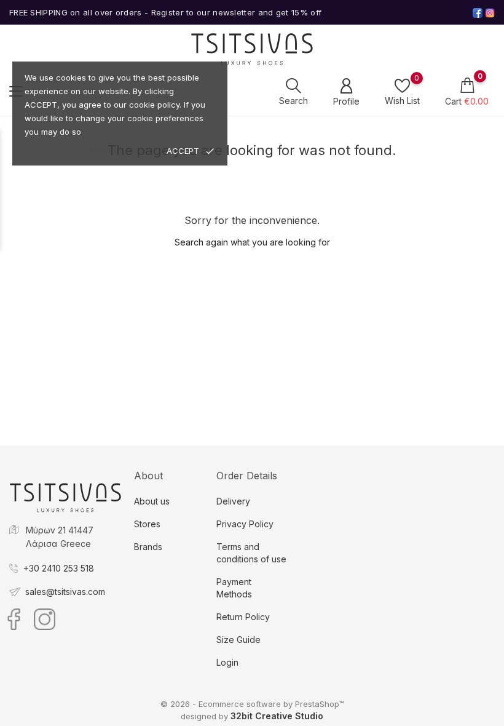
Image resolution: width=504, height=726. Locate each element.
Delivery (233, 501)
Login (227, 662)
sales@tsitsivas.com (65, 591)
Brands (148, 546)
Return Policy (243, 617)
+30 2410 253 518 (58, 568)
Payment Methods (234, 587)
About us (152, 501)
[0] (402, 85)
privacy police (122, 151)
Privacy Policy (245, 524)
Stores (147, 524)
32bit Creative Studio (276, 716)
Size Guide (238, 639)
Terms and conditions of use (251, 552)
